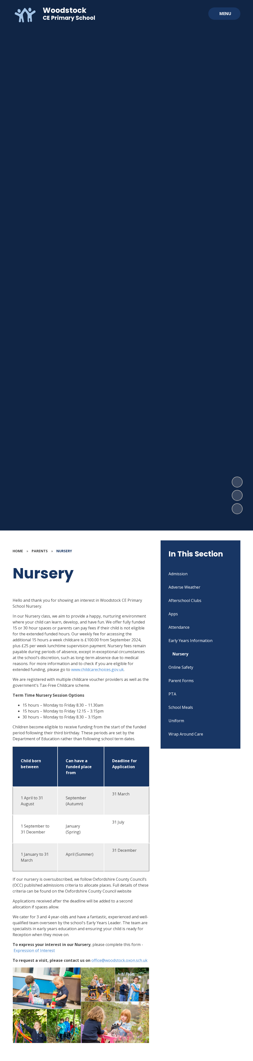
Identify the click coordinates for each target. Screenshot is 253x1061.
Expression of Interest (34, 950)
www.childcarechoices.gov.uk (97, 669)
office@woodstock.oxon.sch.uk (119, 960)
